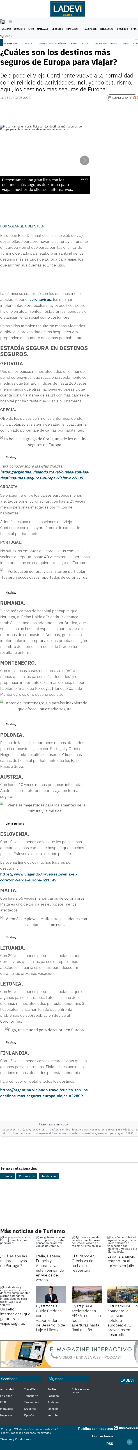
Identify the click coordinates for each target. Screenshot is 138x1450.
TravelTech (72, 29)
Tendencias (106, 29)
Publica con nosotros (95, 1428)
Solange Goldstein (26, 226)
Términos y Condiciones (15, 1439)
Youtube (53, 1415)
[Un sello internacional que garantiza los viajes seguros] (15, 1296)
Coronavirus (27, 1176)
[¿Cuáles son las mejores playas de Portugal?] (15, 1244)
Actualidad (7, 1389)
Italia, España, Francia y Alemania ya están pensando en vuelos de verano (50, 1267)
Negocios (57, 29)
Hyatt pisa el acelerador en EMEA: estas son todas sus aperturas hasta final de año (86, 1317)
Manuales (42, 29)
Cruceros (122, 29)
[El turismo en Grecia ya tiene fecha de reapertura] (87, 1244)
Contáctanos (102, 1436)
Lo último (19, 29)
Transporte (89, 29)
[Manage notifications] (129, 1442)
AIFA (125, 43)
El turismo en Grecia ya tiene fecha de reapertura (85, 1263)
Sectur (28, 43)
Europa (7, 1176)
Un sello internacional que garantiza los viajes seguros (15, 1316)
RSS (109, 1443)
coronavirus (40, 299)
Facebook (54, 1395)
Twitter (52, 1389)
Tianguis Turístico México (51, 43)
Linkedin (53, 1408)
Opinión (29, 1415)
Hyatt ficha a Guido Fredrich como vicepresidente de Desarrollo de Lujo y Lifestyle (50, 1317)
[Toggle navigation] (9, 21)
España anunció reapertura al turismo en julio (121, 1260)
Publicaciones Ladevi (81, 1390)
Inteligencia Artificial (105, 43)
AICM (85, 43)
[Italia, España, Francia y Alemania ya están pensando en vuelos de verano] (51, 1244)
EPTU (31, 29)
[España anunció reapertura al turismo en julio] (122, 1244)
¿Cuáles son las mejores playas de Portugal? (13, 1260)
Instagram (54, 1402)
